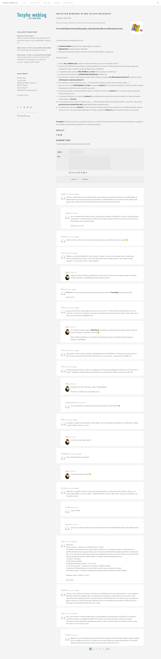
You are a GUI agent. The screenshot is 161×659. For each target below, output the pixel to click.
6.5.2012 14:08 (74, 507)
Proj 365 (47, 3)
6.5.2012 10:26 (68, 541)
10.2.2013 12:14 (72, 327)
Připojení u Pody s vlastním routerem (34, 48)
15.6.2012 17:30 (74, 524)
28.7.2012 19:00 (72, 437)
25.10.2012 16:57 (69, 350)
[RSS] (17, 107)
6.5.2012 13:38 (70, 488)
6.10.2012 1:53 (68, 366)
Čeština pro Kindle (25, 36)
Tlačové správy (21, 80)
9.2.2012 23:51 (69, 613)
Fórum (57, 3)
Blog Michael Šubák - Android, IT (26, 83)
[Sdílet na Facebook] (56, 135)
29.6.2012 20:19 (72, 454)
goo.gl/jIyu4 (102, 387)
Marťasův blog (21, 78)
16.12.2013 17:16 (72, 272)
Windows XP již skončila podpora (75, 29)
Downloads (68, 3)
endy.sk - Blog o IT (22, 88)
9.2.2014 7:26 (71, 236)
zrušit (87, 144)
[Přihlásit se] (31, 107)
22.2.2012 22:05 (70, 590)
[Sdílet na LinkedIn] (61, 135)
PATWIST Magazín (22, 85)
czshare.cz (96, 46)
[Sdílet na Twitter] (59, 135)
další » (108, 649)
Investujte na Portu (23, 95)
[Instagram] (21, 107)
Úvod (24, 3)
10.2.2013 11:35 (70, 307)
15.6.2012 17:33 (74, 635)
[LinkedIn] (24, 107)
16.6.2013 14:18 (67, 289)
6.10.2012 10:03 (72, 383)
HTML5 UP (35, 112)
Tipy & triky (35, 3)
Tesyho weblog (10, 3)
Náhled (85, 179)
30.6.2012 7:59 (72, 471)
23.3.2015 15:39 (70, 194)
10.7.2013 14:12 (82, 402)
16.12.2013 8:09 (68, 253)
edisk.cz (90, 46)
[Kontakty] (27, 107)
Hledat (158, 2)
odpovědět (76, 194)
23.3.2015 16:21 (74, 213)
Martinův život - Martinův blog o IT (27, 90)
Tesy (66, 272)
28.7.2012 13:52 (68, 419)
